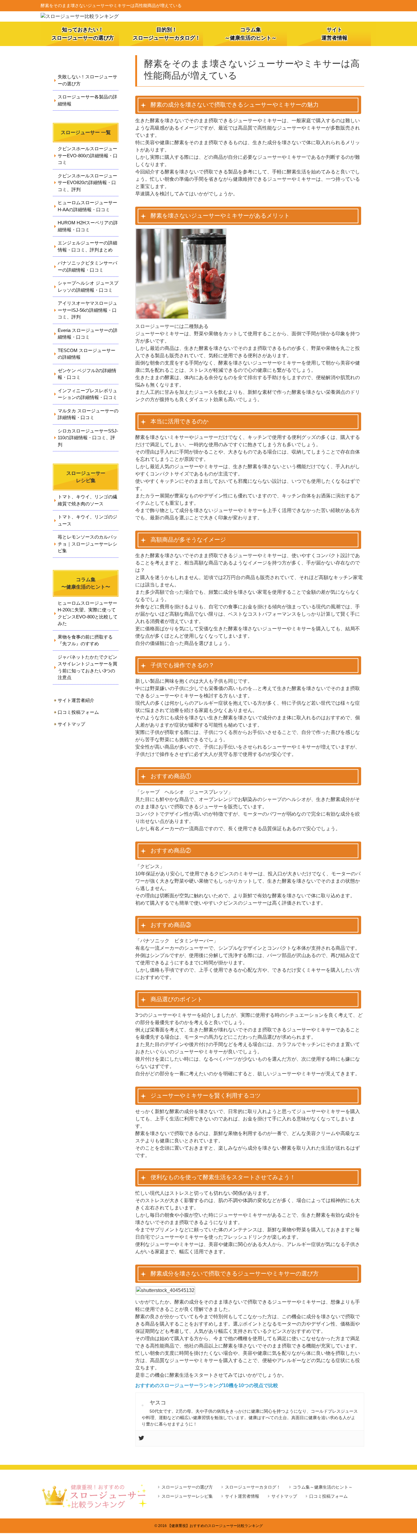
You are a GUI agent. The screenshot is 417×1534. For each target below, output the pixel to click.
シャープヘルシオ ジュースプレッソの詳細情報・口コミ (88, 286)
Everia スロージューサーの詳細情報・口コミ (88, 334)
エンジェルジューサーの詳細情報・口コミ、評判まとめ (87, 246)
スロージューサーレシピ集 (187, 1496)
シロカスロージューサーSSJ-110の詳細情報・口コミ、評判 (88, 437)
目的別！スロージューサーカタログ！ (166, 34)
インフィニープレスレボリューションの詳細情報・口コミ (87, 394)
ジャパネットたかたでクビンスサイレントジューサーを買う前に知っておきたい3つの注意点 (87, 667)
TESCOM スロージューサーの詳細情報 (86, 354)
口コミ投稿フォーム (78, 712)
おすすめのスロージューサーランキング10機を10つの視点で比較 (206, 1385)
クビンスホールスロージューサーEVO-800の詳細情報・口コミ (88, 155)
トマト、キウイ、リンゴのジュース (87, 520)
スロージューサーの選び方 (187, 1487)
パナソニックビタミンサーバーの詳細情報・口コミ (87, 266)
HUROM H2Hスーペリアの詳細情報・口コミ (88, 226)
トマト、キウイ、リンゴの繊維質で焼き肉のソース (87, 500)
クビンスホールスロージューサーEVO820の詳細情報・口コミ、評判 (87, 182)
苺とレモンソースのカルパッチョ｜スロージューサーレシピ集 (87, 543)
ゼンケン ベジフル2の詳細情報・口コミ (87, 374)
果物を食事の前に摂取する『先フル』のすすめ (85, 640)
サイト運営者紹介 (76, 700)
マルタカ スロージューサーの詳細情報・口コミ (88, 414)
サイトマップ (71, 724)
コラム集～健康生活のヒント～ (251, 34)
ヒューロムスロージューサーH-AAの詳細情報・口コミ (87, 206)
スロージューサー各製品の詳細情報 (87, 100)
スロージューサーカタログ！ (253, 1487)
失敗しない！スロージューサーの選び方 (87, 80)
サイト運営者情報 (334, 34)
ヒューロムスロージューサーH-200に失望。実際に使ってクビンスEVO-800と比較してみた (88, 613)
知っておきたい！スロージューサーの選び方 (83, 34)
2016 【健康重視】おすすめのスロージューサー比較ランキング (210, 1526)
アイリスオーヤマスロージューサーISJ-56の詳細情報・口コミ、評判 (87, 310)
